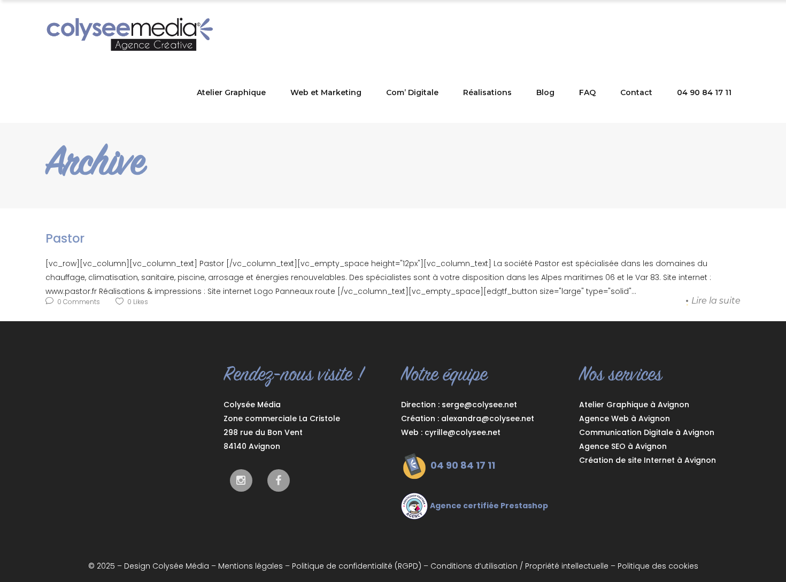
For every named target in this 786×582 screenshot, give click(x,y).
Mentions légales (250, 566)
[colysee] (278, 480)
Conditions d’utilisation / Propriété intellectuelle (519, 566)
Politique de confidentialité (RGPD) (356, 566)
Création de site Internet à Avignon (647, 460)
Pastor (64, 238)
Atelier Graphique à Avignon (634, 404)
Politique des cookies (658, 566)
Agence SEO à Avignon (623, 446)
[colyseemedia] (241, 480)
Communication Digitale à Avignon (646, 432)
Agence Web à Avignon (624, 418)
